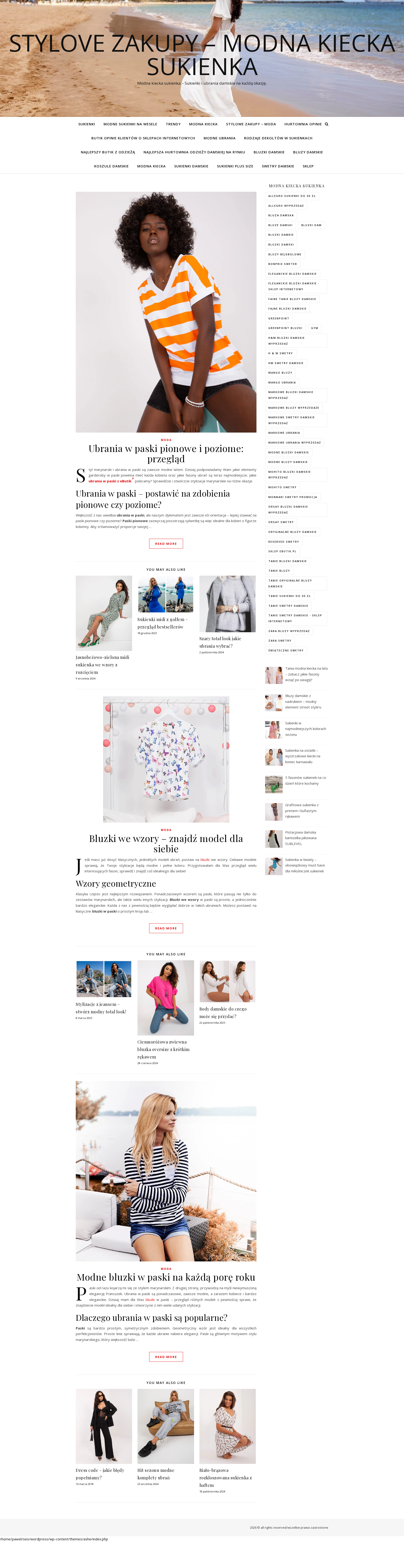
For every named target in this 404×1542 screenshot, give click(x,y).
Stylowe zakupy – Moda (251, 124)
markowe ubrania (284, 432)
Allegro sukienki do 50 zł (292, 196)
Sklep (308, 166)
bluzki (205, 859)
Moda (166, 440)
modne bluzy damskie (288, 462)
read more (166, 544)
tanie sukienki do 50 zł (289, 596)
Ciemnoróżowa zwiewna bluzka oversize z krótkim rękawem (163, 1049)
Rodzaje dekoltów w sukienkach (278, 138)
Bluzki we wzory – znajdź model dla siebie (166, 843)
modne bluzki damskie (288, 452)
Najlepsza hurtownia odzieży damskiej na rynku (194, 152)
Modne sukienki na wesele (130, 124)
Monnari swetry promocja (292, 497)
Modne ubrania (220, 138)
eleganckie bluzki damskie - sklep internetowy (293, 286)
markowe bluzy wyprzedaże (293, 407)
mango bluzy (280, 372)
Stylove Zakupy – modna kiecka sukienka (202, 54)
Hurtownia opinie (303, 124)
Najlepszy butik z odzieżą (108, 152)
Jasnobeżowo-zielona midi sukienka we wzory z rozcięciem (102, 664)
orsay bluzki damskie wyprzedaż (288, 509)
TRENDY (173, 124)
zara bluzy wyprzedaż (289, 631)
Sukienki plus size (235, 166)
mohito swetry (282, 487)
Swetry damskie (278, 166)
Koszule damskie (111, 166)
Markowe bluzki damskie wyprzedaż (291, 395)
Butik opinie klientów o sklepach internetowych (143, 138)
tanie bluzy (279, 570)
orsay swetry (281, 522)
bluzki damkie (281, 234)
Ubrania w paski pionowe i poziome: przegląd (166, 453)
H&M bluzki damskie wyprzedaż (286, 340)
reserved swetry (283, 541)
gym (314, 328)
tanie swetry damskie (288, 605)
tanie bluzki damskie (287, 561)
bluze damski (280, 225)
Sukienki (86, 124)
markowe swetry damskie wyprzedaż (291, 420)
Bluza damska (281, 215)
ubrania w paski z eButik (110, 481)
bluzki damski (281, 244)
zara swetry (280, 640)
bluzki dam (311, 225)
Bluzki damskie (269, 152)
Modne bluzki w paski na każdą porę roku (166, 1277)
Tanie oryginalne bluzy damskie (290, 583)
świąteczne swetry (286, 650)
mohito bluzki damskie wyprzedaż (289, 474)
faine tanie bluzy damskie (292, 299)
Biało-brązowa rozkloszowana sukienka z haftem (225, 1477)
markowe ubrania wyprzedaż (294, 442)
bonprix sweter (282, 264)
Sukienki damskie (191, 166)
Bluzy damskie (308, 152)
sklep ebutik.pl (282, 551)
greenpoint (278, 318)
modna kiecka (203, 124)
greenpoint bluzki (285, 328)
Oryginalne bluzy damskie (292, 532)
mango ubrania (282, 382)
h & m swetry (280, 353)
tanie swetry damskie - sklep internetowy (295, 618)
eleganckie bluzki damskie (292, 273)
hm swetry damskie (286, 363)
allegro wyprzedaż (286, 205)
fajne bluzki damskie (287, 308)
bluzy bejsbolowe (285, 254)
